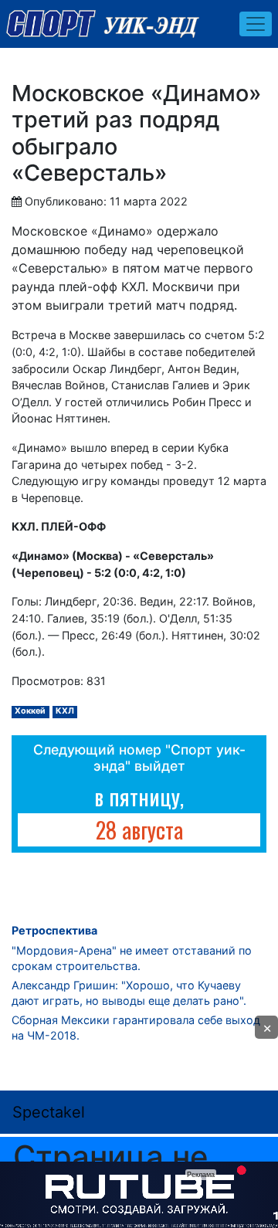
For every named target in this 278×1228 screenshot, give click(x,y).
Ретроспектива (54, 930)
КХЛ (65, 711)
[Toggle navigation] (255, 24)
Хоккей (30, 711)
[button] (266, 1027)
